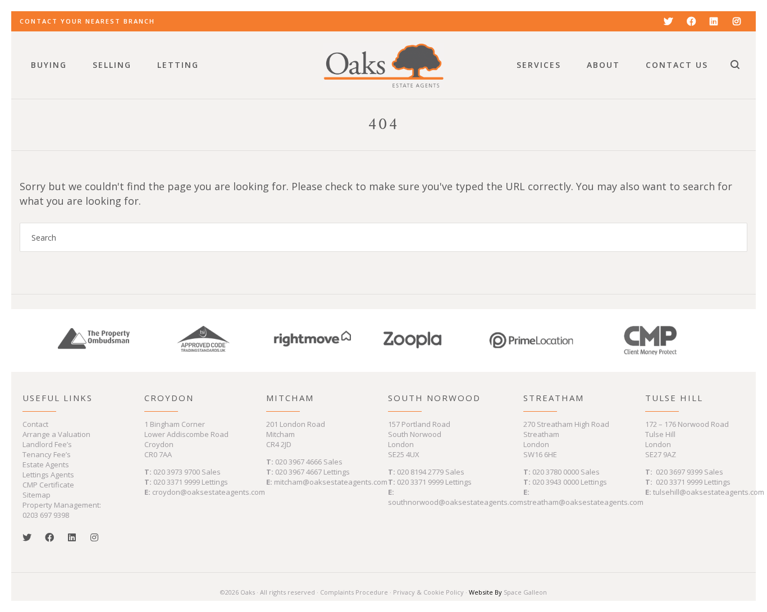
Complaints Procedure (354, 592)
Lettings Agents (48, 475)
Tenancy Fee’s (46, 454)
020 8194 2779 (420, 472)
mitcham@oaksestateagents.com (330, 482)
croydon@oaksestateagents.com (208, 492)
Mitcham (290, 397)
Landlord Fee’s (47, 444)
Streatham (553, 397)
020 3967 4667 (299, 472)
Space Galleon (525, 592)
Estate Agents (45, 464)
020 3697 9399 (679, 472)
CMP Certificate (48, 485)
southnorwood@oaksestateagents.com (455, 502)
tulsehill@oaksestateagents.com (708, 492)
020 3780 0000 (555, 472)
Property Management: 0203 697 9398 (61, 510)
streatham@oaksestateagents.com (583, 502)
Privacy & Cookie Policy (428, 592)
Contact (35, 424)
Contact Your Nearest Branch (87, 21)
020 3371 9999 (176, 482)
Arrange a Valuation (56, 434)
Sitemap (36, 495)
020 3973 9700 (176, 472)
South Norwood (434, 397)
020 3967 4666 (299, 462)
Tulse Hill (674, 397)
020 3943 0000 (555, 482)
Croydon (169, 397)
